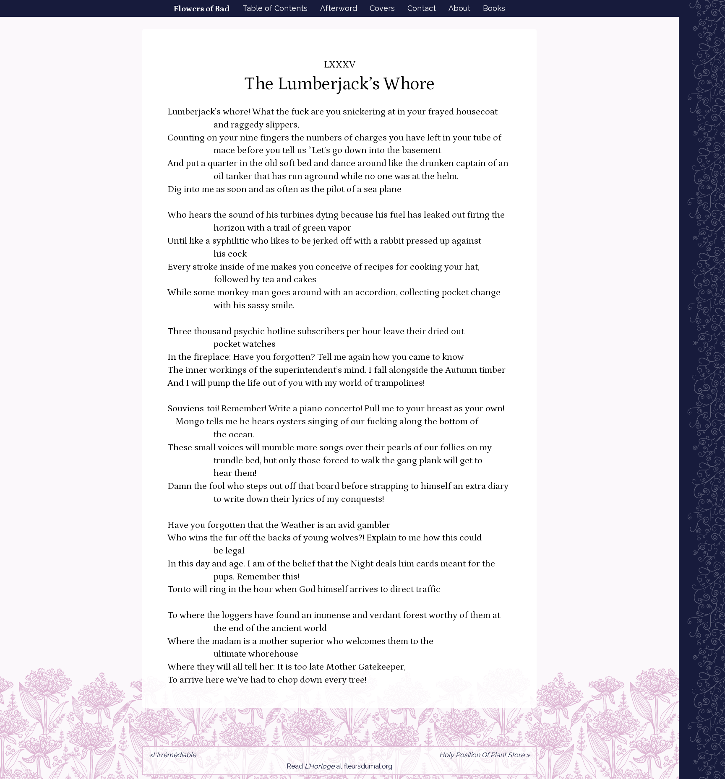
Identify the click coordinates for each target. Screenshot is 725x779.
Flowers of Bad (202, 8)
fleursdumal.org (368, 766)
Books (494, 8)
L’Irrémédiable (174, 755)
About (459, 8)
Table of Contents (275, 8)
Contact (421, 8)
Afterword (338, 8)
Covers (382, 8)
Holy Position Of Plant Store (481, 755)
